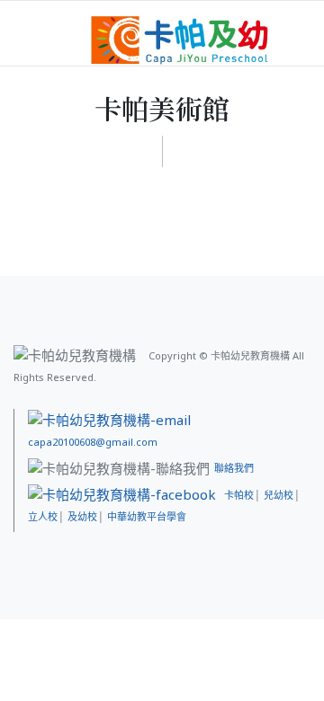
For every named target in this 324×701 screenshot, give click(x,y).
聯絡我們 (234, 468)
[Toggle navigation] (284, 28)
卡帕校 (239, 494)
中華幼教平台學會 (146, 516)
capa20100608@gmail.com (93, 441)
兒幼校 (278, 494)
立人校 (43, 516)
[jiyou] (180, 39)
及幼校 (82, 516)
